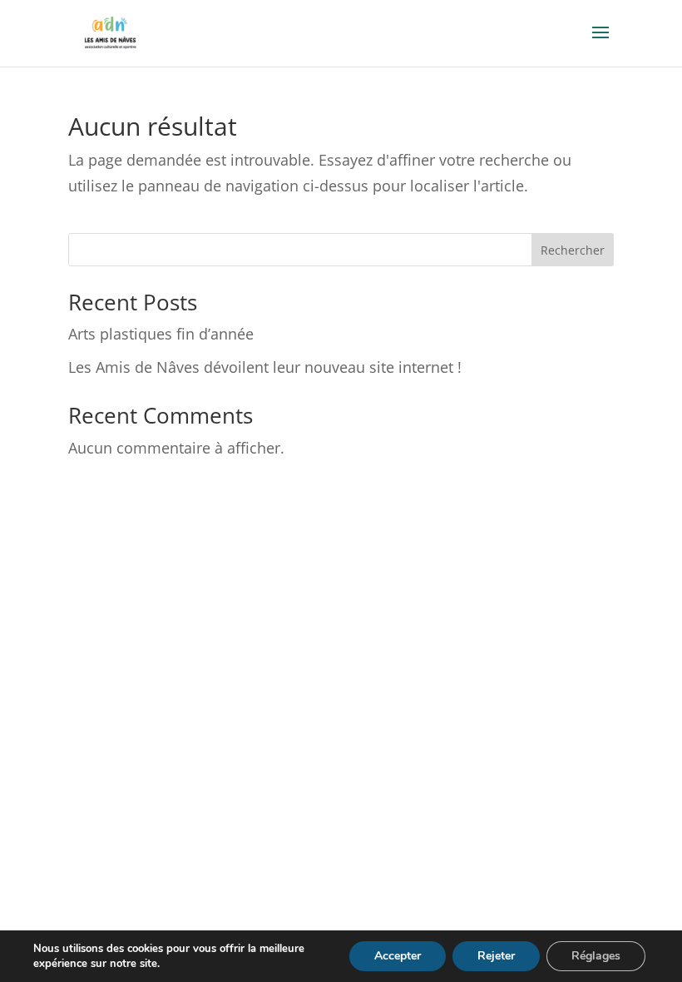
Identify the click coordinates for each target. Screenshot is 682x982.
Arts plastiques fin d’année (161, 334)
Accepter (397, 956)
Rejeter (496, 956)
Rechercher (573, 250)
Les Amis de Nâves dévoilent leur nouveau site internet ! (265, 367)
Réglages (595, 956)
